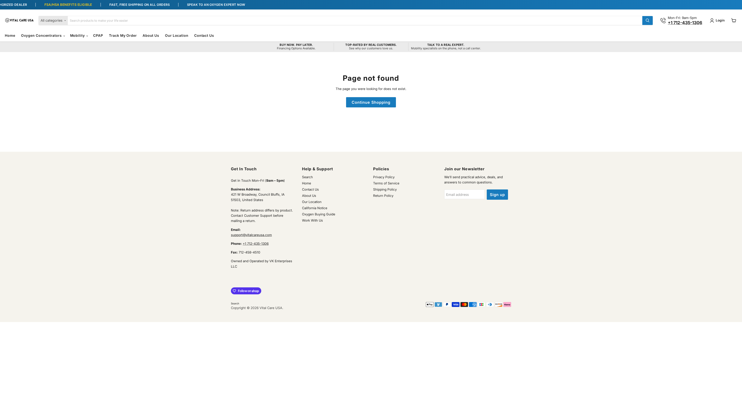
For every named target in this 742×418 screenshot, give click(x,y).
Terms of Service (386, 183)
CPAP (98, 35)
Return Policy (383, 196)
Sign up (497, 194)
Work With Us (312, 220)
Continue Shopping (371, 102)
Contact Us (204, 35)
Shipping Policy (385, 189)
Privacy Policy (384, 177)
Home (10, 35)
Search (307, 177)
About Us (151, 35)
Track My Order (123, 35)
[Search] (647, 20)
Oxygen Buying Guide (318, 214)
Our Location (176, 35)
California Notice (314, 208)
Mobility (78, 35)
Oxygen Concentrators (42, 35)
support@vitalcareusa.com (251, 235)
